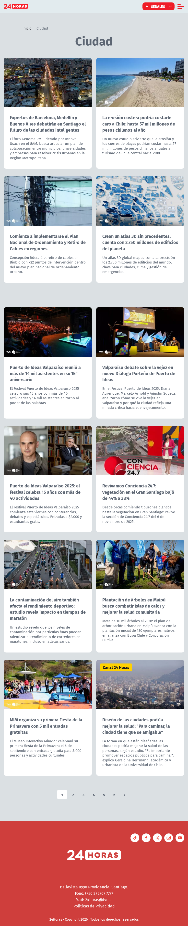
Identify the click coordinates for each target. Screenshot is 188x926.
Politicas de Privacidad (94, 906)
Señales (158, 6)
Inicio (27, 28)
